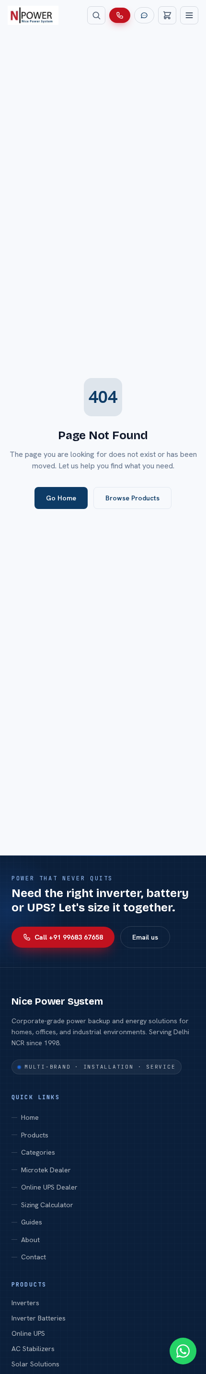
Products (34, 1135)
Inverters (25, 1302)
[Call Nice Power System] (119, 15)
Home (30, 1117)
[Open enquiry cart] (167, 15)
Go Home (61, 498)
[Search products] (96, 15)
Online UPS (28, 1333)
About (30, 1239)
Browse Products (132, 498)
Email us (145, 937)
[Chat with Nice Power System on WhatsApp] (183, 1351)
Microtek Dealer (46, 1170)
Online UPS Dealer (49, 1187)
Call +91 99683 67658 (68, 937)
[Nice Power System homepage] (33, 15)
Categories (38, 1152)
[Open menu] (189, 15)
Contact (33, 1257)
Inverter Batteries (38, 1318)
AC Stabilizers (33, 1348)
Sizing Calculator (47, 1205)
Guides (31, 1222)
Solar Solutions (35, 1364)
